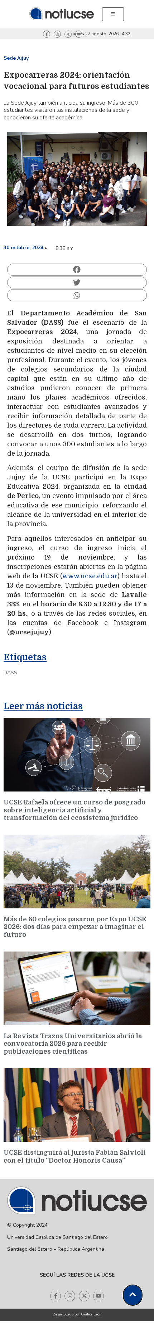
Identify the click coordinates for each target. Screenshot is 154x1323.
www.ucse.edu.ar (89, 576)
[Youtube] (78, 34)
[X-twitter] (68, 34)
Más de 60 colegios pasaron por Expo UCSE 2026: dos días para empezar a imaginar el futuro (75, 927)
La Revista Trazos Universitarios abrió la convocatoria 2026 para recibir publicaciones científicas (73, 1043)
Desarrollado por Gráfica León (77, 1314)
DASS (10, 672)
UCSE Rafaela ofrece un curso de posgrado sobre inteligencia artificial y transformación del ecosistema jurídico (74, 810)
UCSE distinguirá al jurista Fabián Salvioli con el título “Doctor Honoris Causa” (75, 1156)
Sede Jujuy (16, 58)
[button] (77, 270)
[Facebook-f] (46, 34)
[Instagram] (57, 34)
